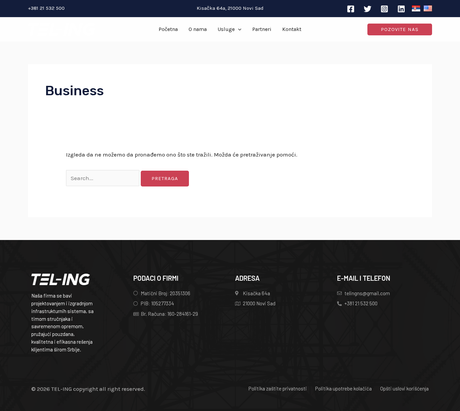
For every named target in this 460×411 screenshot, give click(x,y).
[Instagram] (384, 9)
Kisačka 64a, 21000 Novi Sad (230, 8)
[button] (399, 29)
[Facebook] (351, 9)
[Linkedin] (401, 9)
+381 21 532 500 (46, 8)
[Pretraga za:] (103, 178)
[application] (238, 29)
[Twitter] (367, 9)
